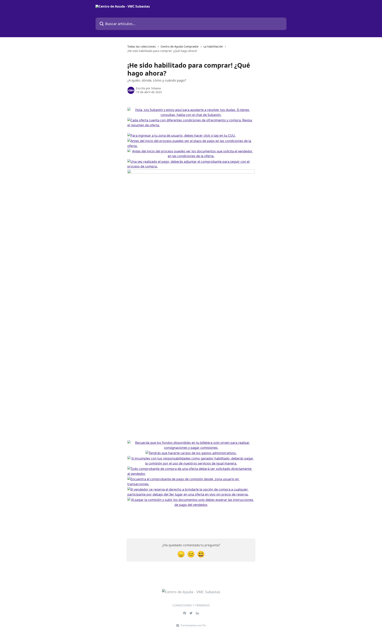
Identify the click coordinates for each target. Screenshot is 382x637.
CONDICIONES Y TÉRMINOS (191, 605)
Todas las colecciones (141, 46)
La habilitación (213, 46)
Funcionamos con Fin (193, 625)
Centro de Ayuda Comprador (180, 46)
